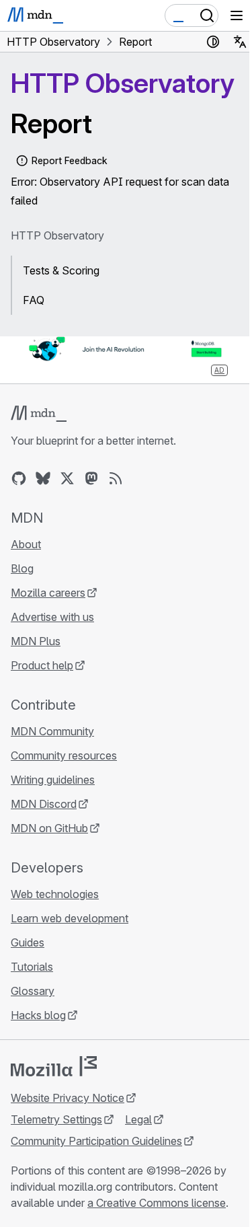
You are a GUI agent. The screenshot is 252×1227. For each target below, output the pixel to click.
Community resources (64, 755)
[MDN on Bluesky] (43, 478)
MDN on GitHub (49, 828)
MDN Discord (44, 804)
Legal (138, 1119)
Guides (27, 942)
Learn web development (69, 918)
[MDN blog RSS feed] (116, 478)
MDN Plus (35, 641)
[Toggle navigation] (236, 15)
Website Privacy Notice (67, 1098)
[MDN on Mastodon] (91, 478)
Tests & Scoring (61, 270)
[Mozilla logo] (54, 1066)
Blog (22, 568)
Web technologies (55, 894)
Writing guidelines (53, 779)
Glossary (32, 991)
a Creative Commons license (156, 1203)
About (26, 544)
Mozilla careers (48, 592)
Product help (42, 665)
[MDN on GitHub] (19, 478)
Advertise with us (52, 617)
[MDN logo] (39, 414)
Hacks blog (38, 1015)
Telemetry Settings (56, 1119)
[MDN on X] (67, 478)
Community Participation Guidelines (96, 1141)
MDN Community (52, 731)
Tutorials (32, 966)
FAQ (33, 300)
